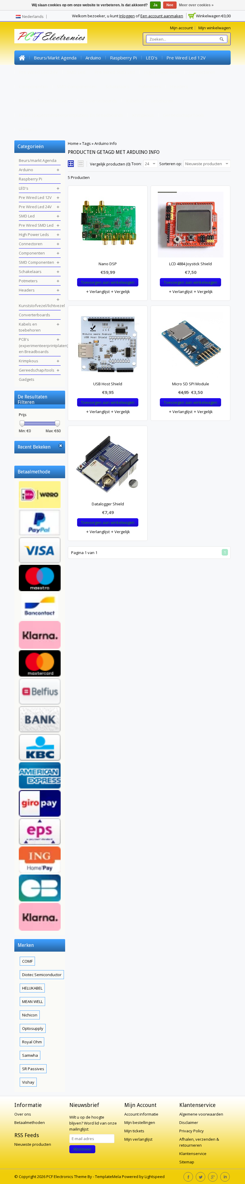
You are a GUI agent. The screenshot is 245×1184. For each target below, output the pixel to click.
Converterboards (99, 101)
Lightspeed (155, 1176)
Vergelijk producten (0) (110, 164)
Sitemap (186, 1162)
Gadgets (28, 129)
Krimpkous (143, 115)
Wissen (60, 445)
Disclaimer (188, 1122)
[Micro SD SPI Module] (190, 346)
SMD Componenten (77, 86)
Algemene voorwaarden (201, 1114)
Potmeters (149, 86)
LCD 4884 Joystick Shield (190, 263)
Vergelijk (122, 291)
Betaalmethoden (29, 1122)
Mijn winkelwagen (214, 27)
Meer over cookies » (196, 5)
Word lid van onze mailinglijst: (93, 1123)
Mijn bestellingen (139, 1122)
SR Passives (33, 1068)
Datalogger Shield (108, 504)
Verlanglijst (99, 291)
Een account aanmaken (161, 16)
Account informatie (141, 1114)
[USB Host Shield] (108, 346)
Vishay (28, 1082)
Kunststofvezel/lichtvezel (46, 101)
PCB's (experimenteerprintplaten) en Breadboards (71, 115)
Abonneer (82, 1149)
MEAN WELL (32, 1001)
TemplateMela (108, 1176)
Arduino (93, 58)
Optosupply (32, 1028)
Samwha (30, 1055)
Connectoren (202, 72)
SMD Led (76, 72)
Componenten (33, 86)
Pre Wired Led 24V (38, 72)
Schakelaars (117, 86)
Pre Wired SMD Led (114, 72)
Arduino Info (105, 143)
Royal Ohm (32, 1042)
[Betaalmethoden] (39, 706)
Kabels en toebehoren (149, 101)
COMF (27, 961)
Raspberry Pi (123, 58)
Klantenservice (192, 1153)
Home (21, 57)
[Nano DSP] (108, 226)
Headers (179, 86)
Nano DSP (108, 263)
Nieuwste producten (32, 1144)
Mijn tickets (134, 1131)
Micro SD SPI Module (190, 384)
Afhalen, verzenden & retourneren (199, 1142)
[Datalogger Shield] (108, 466)
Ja (155, 5)
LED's (151, 58)
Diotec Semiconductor (42, 974)
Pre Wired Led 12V (186, 58)
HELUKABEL (32, 988)
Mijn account (181, 27)
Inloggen (127, 16)
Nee (169, 5)
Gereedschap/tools (183, 115)
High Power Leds (162, 72)
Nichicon (29, 1015)
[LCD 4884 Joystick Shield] (190, 226)
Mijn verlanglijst (138, 1139)
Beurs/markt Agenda (55, 58)
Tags (86, 143)
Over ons (22, 1114)
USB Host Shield (107, 384)
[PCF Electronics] (50, 36)
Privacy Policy (191, 1131)
